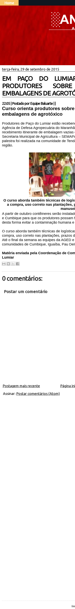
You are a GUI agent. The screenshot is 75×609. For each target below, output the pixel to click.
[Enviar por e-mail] (4, 264)
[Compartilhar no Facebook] (18, 264)
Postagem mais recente (21, 386)
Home (9, 3)
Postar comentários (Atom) (38, 394)
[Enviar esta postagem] (56, 103)
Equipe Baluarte (41, 103)
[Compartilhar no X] (13, 264)
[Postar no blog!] (8, 264)
